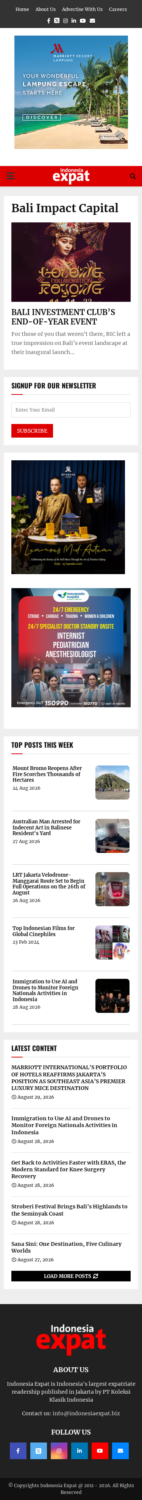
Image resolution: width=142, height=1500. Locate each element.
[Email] (120, 1451)
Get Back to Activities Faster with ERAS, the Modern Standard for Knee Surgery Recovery (68, 1169)
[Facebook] (18, 1451)
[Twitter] (38, 1451)
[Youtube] (100, 1451)
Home (22, 9)
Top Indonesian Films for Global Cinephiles (43, 931)
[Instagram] (59, 1451)
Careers (118, 9)
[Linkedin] (79, 1451)
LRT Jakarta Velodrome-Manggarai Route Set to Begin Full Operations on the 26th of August (48, 884)
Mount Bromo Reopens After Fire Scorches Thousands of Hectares (47, 774)
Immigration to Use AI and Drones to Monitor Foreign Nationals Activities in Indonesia (45, 990)
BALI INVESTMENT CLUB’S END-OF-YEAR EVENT (63, 316)
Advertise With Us (82, 9)
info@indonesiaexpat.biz (86, 1413)
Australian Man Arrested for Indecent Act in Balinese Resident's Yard (46, 828)
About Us (46, 9)
